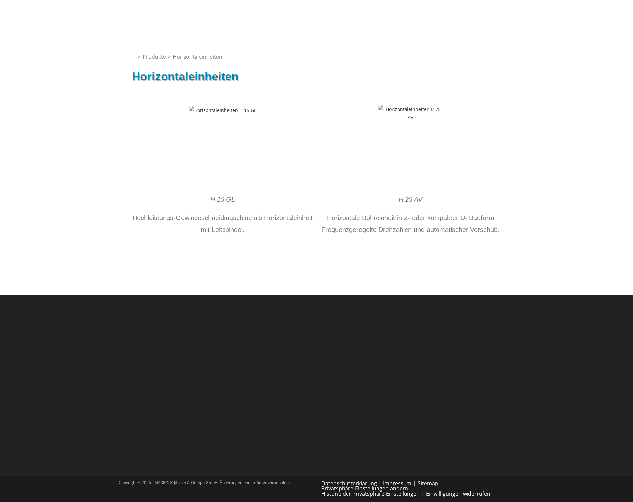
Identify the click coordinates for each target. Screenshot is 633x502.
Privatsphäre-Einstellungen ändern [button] (364, 488)
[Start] (134, 56)
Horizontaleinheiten (197, 56)
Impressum (397, 483)
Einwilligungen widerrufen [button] (458, 493)
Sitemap (428, 483)
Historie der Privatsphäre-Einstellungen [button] (370, 493)
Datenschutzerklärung (349, 483)
